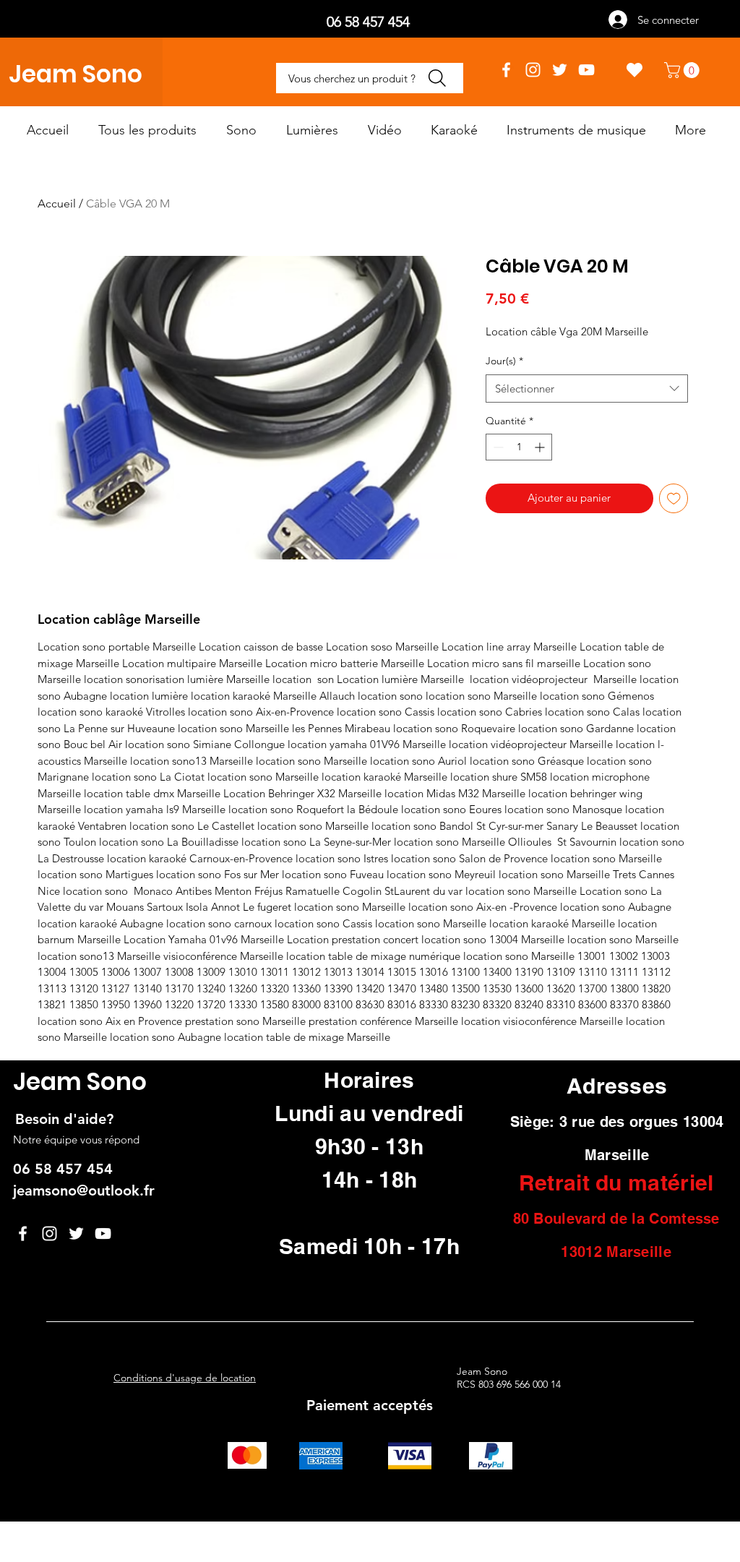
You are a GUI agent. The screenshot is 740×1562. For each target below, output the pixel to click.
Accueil (57, 203)
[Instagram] (533, 70)
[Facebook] (506, 70)
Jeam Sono (75, 74)
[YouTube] (586, 70)
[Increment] (541, 447)
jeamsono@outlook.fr (84, 1190)
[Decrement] (497, 447)
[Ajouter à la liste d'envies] (674, 498)
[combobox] (587, 388)
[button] (683, 70)
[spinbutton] (519, 447)
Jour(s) (504, 360)
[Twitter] (559, 70)
